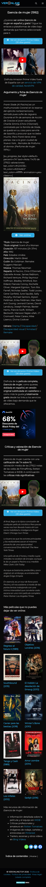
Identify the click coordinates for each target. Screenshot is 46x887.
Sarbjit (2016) (31, 797)
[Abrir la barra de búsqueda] (36, 3)
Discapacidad (28, 326)
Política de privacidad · (22, 874)
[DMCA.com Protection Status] (23, 883)
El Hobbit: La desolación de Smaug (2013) (32, 686)
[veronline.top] (10, 3)
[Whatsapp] (26, 847)
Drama (16, 326)
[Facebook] (40, 847)
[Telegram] (31, 847)
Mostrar (33, 856)
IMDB (37, 820)
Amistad (31, 329)
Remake (8, 332)
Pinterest (30, 833)
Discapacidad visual (14, 329)
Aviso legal (37, 874)
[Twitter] (35, 847)
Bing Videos (19, 839)
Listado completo (23, 877)
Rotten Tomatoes (33, 826)
